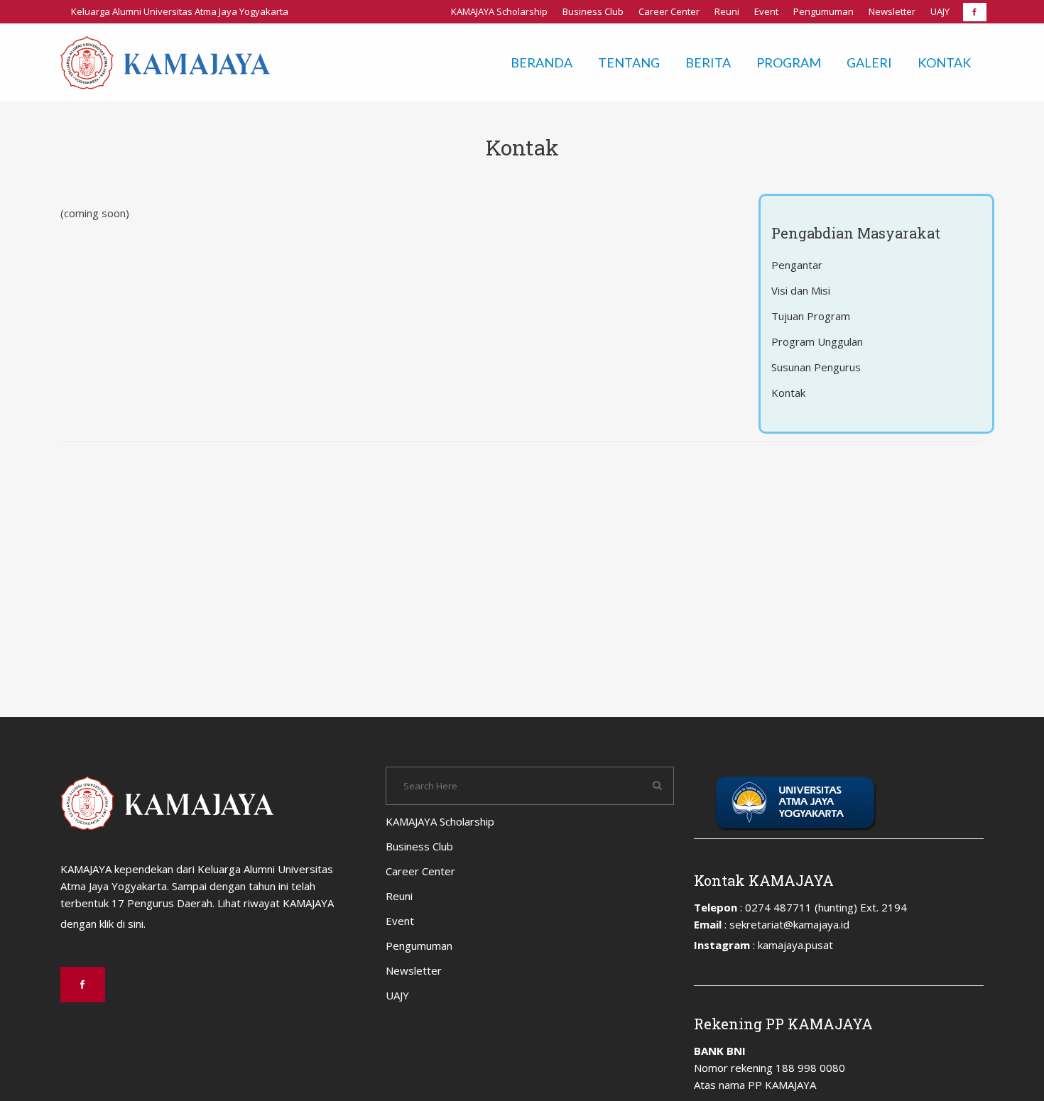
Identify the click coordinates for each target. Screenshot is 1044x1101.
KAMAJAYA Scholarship (499, 11)
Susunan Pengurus (816, 367)
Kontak (788, 392)
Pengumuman (823, 11)
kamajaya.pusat (795, 945)
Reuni (726, 11)
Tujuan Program (810, 316)
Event (766, 11)
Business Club (593, 11)
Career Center (669, 11)
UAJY (940, 11)
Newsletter (892, 11)
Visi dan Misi (800, 290)
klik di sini (121, 923)
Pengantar (796, 265)
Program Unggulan (817, 341)
